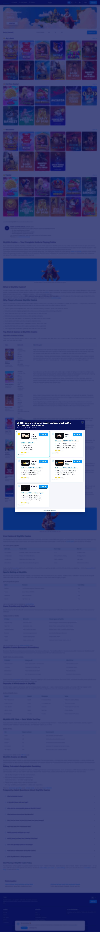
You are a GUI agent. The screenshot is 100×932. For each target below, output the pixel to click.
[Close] (82, 422)
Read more (20, 454)
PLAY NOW (43, 434)
